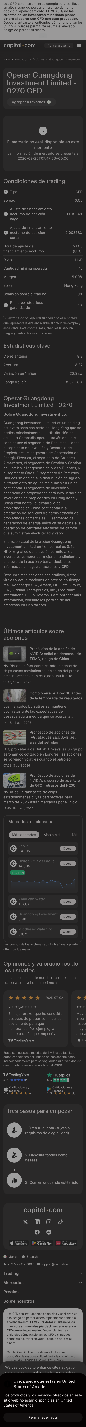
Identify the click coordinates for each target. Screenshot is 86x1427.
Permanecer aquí (43, 1417)
